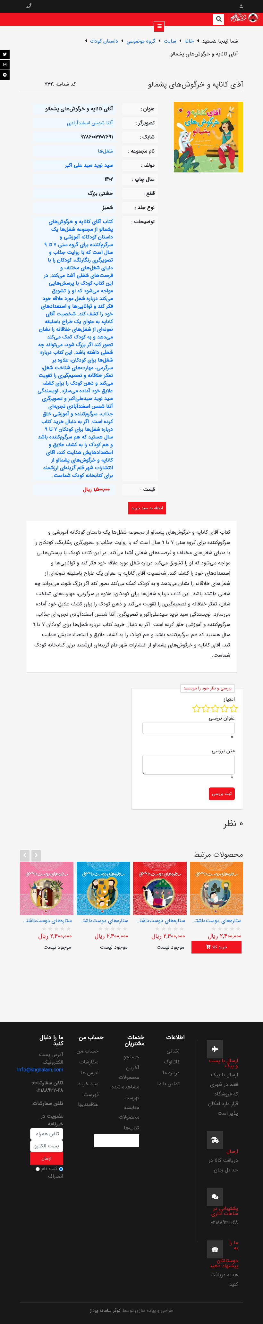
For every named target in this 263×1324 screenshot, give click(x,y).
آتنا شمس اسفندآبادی (90, 123)
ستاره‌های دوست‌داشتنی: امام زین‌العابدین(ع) (216, 921)
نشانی (173, 1051)
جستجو (131, 1057)
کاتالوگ (172, 1062)
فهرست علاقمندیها (88, 1099)
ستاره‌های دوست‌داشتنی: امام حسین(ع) (160, 921)
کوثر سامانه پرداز (105, 1310)
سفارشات (88, 1062)
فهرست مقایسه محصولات (129, 1107)
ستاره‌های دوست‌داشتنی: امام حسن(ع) (103, 921)
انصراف (55, 1176)
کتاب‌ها (131, 1128)
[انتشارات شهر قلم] (244, 19)
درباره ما (171, 1073)
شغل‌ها (105, 151)
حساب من (87, 1051)
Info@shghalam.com (40, 1070)
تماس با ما (168, 1084)
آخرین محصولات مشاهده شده (125, 1077)
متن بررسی (223, 751)
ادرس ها (89, 1073)
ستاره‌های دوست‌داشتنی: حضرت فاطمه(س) (46, 921)
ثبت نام (49, 1169)
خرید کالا (219, 947)
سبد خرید (88, 1084)
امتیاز (229, 699)
